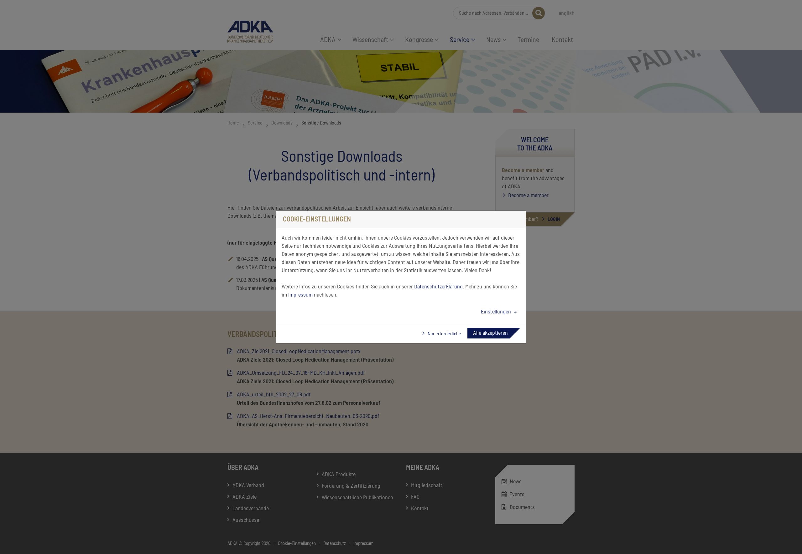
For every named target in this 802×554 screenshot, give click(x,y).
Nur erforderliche (444, 333)
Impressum (300, 295)
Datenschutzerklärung (438, 287)
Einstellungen (496, 312)
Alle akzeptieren (490, 333)
